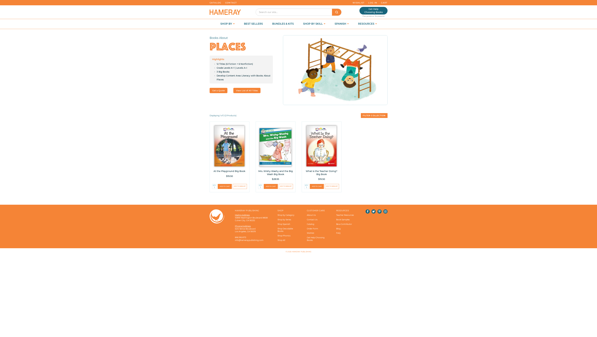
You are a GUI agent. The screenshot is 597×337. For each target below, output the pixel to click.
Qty (214, 185)
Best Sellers (253, 23)
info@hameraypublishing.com (249, 240)
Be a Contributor (344, 224)
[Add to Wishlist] (240, 186)
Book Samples (343, 219)
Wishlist (358, 2)
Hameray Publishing (302, 252)
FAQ (338, 233)
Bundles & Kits (283, 23)
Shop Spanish (284, 224)
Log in (372, 2)
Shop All (281, 240)
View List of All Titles (247, 90)
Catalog (215, 2)
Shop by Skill (313, 23)
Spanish (341, 23)
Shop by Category (286, 215)
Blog (338, 228)
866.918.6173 (240, 237)
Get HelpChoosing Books (373, 11)
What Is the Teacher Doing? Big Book (321, 173)
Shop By (226, 23)
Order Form (312, 228)
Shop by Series (284, 219)
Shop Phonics (284, 235)
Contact (231, 2)
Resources (366, 23)
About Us (311, 215)
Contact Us (312, 219)
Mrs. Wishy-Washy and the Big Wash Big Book (275, 173)
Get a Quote (218, 90)
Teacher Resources (345, 215)
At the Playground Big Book (229, 171)
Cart (384, 2)
